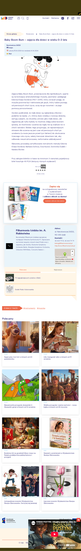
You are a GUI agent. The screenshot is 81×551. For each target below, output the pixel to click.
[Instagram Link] (63, 18)
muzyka (41, 308)
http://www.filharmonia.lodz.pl (65, 246)
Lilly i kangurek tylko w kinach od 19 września (58, 358)
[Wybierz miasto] (28, 18)
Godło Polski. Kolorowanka (24, 290)
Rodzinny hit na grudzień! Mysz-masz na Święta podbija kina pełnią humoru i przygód (20, 455)
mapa (11, 48)
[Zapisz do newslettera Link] (73, 18)
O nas (21, 543)
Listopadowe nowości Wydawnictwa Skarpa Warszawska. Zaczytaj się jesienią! (20, 502)
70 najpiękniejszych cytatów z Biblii (27, 278)
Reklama (55, 18)
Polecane (23, 270)
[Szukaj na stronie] (23, 18)
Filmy (6, 354)
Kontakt (46, 18)
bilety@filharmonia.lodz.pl (63, 243)
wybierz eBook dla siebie (54, 201)
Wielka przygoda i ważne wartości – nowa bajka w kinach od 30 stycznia (60, 406)
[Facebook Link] (68, 18)
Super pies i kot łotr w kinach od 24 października (18, 358)
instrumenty (30, 308)
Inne (45, 450)
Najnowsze (58, 270)
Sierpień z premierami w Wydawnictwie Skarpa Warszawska (59, 454)
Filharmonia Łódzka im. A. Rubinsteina (31, 232)
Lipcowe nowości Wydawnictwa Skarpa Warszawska (59, 502)
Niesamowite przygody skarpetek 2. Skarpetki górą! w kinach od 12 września (19, 406)
